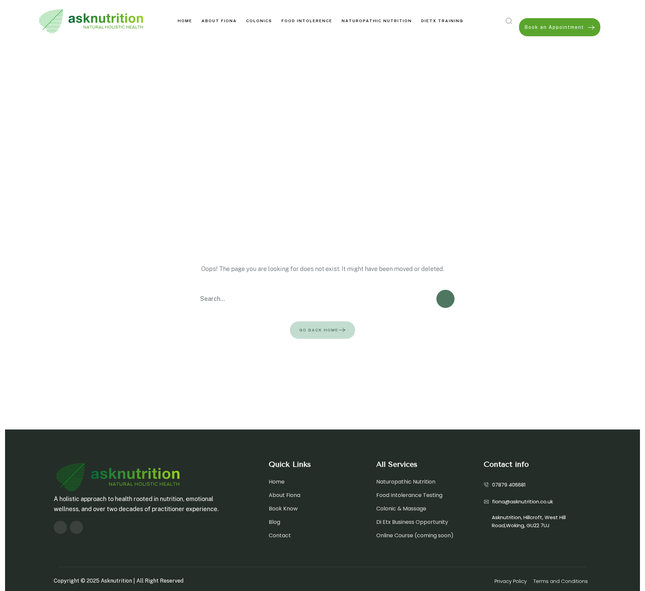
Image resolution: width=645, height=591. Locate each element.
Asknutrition (116, 581)
